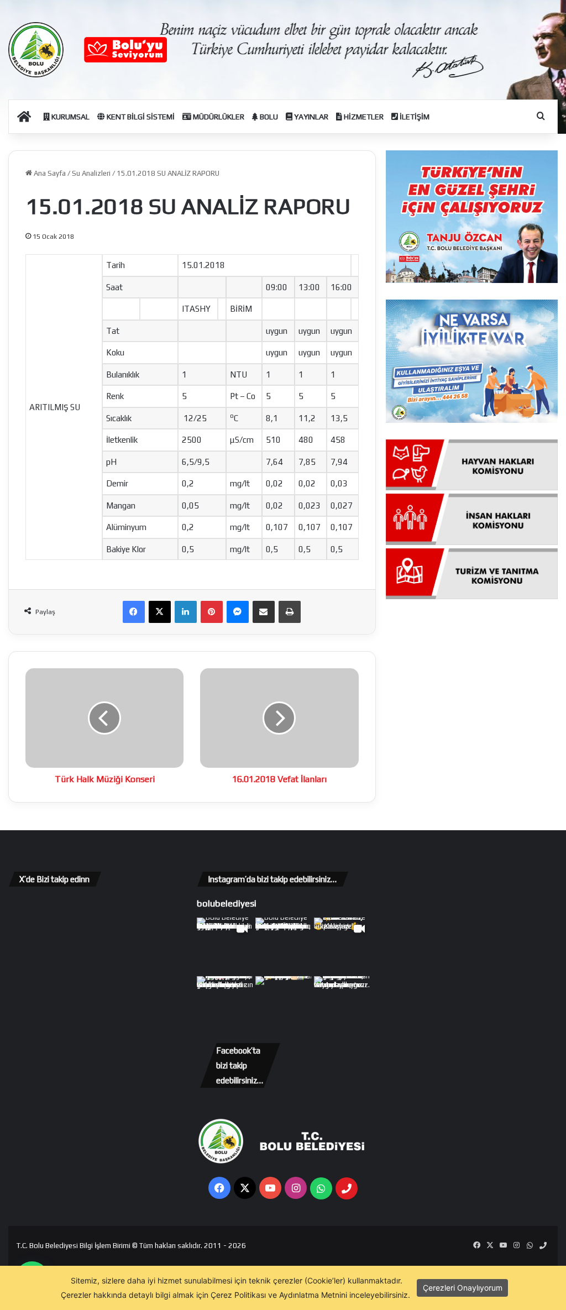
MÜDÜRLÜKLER (217, 116)
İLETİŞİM (413, 116)
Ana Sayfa (49, 173)
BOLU (268, 116)
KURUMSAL (70, 116)
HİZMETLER (363, 116)
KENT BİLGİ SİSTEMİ (140, 116)
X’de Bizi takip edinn (54, 879)
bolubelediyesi (226, 903)
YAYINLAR (310, 116)
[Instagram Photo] (283, 946)
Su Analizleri (91, 173)
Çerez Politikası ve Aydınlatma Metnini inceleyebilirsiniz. (310, 1294)
